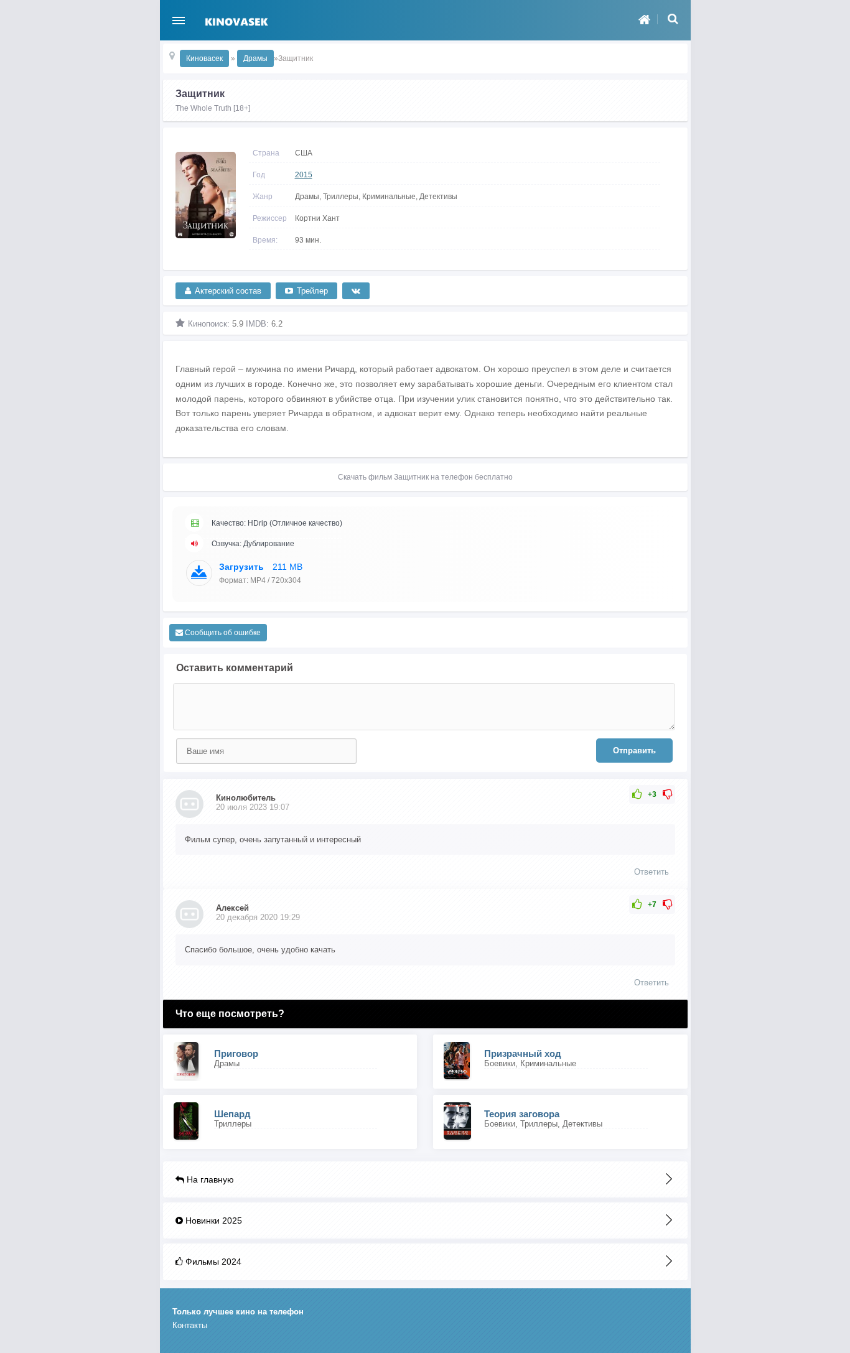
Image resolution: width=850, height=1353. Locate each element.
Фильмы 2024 (212, 1262)
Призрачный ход (522, 1053)
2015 (303, 174)
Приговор (236, 1053)
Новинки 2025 (212, 1220)
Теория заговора (521, 1114)
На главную (209, 1179)
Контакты (189, 1325)
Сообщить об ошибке (222, 632)
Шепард (232, 1114)
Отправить (634, 750)
